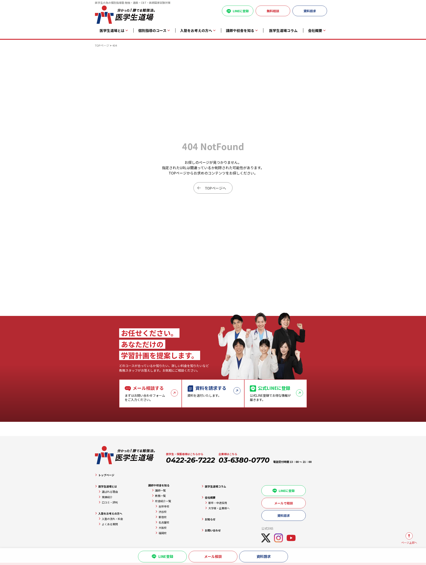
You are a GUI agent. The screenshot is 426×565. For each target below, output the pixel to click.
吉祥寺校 (164, 506)
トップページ (106, 475)
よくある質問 (110, 524)
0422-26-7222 (190, 460)
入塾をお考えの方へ (110, 513)
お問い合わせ (213, 530)
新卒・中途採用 (217, 503)
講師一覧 (160, 490)
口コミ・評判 (110, 502)
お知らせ (210, 519)
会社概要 (210, 497)
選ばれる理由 (110, 492)
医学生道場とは (107, 486)
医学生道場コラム (283, 30)
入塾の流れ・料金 (112, 519)
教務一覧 (160, 496)
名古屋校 (164, 522)
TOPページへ (215, 188)
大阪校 (163, 527)
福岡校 (163, 533)
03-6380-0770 (244, 460)
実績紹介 (107, 497)
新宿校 (163, 517)
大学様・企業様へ (219, 508)
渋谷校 (163, 511)
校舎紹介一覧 (163, 501)
